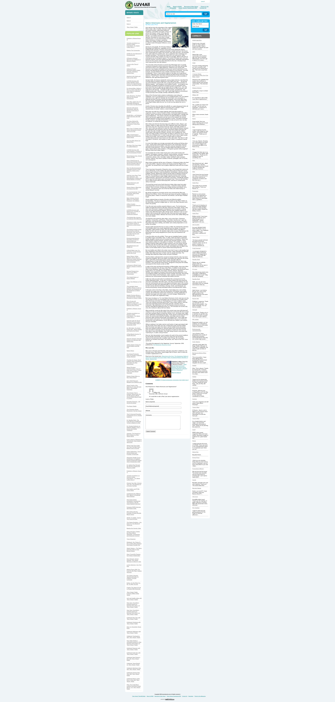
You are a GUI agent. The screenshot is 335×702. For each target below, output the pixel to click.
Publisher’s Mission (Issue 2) (134, 309)
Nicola (194, 441)
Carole (194, 480)
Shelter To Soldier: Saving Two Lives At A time (134, 518)
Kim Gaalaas (195, 507)
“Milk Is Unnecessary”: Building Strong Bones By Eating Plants (134, 136)
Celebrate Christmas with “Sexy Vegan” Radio (134, 623)
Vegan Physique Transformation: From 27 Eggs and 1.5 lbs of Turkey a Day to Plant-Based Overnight (134, 370)
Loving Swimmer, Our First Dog (134, 565)
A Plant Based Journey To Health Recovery (134, 334)
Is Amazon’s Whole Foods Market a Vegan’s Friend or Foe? (134, 266)
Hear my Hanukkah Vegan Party (134, 627)
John (193, 51)
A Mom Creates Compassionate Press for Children (134, 205)
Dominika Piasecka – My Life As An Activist (133, 402)
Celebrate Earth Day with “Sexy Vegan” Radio (133, 653)
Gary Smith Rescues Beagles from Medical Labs (134, 381)
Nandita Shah (196, 259)
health (183, 380)
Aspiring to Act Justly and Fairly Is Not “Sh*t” (133, 77)
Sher (193, 127)
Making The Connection (133, 50)
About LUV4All (177, 6)
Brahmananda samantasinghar (196, 330)
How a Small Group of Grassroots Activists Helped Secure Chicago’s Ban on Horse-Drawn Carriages (134, 162)
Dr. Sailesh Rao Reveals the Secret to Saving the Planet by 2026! (133, 466)
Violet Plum (195, 182)
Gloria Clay (195, 452)
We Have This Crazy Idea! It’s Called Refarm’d (134, 146)
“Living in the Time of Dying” (132, 65)
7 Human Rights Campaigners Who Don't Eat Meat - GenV (200, 75)
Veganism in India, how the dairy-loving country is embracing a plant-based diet (134, 224)
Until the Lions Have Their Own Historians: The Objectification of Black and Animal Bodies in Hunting (134, 177)
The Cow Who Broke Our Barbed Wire (134, 141)
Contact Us (203, 8)
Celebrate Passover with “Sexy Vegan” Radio (133, 648)
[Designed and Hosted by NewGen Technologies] (167, 699)
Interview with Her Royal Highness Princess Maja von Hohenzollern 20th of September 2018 (134, 323)
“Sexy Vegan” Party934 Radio (139, 696)
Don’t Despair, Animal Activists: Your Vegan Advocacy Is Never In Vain (134, 560)
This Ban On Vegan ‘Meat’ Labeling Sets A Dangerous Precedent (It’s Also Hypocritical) (134, 362)
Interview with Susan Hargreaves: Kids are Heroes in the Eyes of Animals (133, 110)
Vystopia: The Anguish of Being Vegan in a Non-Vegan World (133, 435)
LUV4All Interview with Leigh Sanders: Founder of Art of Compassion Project (134, 151)
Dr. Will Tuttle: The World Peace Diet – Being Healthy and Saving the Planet (134, 329)
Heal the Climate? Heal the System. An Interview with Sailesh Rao (134, 340)
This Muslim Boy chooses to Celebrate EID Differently (134, 218)
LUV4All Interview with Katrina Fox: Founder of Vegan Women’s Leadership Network (133, 212)
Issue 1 (129, 24)
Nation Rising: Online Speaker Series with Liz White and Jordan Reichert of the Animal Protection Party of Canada (134, 259)
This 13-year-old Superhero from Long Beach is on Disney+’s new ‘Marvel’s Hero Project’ (134, 303)
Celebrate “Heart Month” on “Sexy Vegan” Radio (133, 664)
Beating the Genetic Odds (134, 528)
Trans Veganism (131, 539)
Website (148, 410)
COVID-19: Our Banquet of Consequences (134, 54)
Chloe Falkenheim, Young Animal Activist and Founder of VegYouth (134, 453)
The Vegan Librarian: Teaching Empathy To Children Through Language (133, 577)
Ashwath (194, 309)
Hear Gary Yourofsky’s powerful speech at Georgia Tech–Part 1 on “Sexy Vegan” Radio (133, 605)
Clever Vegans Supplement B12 (188, 8)
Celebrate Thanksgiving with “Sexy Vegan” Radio (133, 636)
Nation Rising (130, 350)
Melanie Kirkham (197, 88)
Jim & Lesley (195, 224)
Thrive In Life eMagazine (200, 696)
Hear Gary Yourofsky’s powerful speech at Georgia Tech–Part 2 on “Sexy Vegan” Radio (133, 612)
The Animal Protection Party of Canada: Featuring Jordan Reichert (134, 355)
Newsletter (190, 696)
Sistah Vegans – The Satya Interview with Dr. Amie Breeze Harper (134, 550)
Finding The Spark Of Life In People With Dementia (134, 588)
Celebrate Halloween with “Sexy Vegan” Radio (134, 632)
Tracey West (195, 407)
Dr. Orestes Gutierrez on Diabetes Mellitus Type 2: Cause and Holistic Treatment (134, 428)
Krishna (194, 287)
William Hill (195, 95)
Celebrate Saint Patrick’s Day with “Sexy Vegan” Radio (133, 659)
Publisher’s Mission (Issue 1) (134, 471)
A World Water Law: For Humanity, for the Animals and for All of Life (134, 252)
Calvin (194, 111)
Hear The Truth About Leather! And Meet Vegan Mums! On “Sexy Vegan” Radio (134, 687)
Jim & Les (195, 388)
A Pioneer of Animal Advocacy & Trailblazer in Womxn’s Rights (134, 60)
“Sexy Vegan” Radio (132, 27)
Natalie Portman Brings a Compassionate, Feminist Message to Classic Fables (134, 296)
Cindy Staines (196, 342)
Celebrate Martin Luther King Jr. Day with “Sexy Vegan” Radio (133, 680)
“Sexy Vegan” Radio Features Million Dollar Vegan (133, 593)
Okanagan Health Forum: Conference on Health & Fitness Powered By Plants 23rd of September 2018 (134, 459)
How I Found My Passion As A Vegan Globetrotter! (133, 555)
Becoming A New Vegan (191, 6)
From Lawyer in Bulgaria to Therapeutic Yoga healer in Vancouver (134, 441)
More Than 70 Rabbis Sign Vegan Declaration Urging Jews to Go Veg (134, 130)
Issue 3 (129, 17)
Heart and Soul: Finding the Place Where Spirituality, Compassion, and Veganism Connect (133, 533)
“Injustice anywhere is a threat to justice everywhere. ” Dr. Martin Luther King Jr (133, 315)
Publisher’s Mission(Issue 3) (134, 39)
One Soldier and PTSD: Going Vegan (133, 489)
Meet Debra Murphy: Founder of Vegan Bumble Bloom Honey (134, 513)
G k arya (194, 269)
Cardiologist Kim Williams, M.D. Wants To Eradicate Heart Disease (134, 495)
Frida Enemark (196, 248)
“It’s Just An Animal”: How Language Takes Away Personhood (134, 193)
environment (176, 380)
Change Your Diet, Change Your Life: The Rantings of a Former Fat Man (134, 484)
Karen (194, 118)
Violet (193, 63)
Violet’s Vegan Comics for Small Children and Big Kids (134, 346)
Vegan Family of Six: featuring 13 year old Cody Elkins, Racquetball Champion (134, 387)
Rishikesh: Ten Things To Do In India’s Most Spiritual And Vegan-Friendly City (134, 544)
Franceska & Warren (198, 468)
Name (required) (150, 401)
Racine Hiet (195, 298)
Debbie (194, 365)
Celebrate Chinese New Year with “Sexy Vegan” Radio (133, 674)
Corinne (194, 399)
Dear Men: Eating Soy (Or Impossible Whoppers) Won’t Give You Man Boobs (134, 103)
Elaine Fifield (195, 237)
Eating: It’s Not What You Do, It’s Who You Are (133, 583)
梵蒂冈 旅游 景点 (197, 40)
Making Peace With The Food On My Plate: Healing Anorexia (134, 571)
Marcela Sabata (196, 488)
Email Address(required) (152, 406)
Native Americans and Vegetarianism (133, 183)
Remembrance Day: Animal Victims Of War (134, 156)
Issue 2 (129, 20)
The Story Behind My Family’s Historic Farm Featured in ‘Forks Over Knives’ (133, 123)
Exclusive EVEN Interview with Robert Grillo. (134, 507)
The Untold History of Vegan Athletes (132, 277)
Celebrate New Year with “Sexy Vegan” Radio (133, 618)
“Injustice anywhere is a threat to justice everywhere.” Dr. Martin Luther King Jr (133, 45)
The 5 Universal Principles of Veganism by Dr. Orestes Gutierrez (134, 415)
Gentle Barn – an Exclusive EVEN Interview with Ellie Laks (134, 116)
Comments (149, 415)
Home (168, 6)
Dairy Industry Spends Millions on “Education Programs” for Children (133, 199)
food (180, 380)
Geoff (193, 429)
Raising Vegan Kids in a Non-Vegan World (133, 376)
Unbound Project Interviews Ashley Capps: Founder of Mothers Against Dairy (133, 71)
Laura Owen (195, 102)
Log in (202, 1)
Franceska (195, 191)
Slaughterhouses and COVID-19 (132, 246)
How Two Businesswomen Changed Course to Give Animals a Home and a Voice (134, 170)
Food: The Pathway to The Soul (134, 282)
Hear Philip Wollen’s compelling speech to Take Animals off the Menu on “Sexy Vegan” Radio (134, 643)
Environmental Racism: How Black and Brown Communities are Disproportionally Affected (134, 240)
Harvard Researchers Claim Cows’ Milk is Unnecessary (133, 272)
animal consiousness (167, 380)
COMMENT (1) (158, 380)
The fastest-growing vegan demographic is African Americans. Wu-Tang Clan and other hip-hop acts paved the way (134, 232)
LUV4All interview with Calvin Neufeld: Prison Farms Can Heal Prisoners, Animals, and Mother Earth (134, 83)
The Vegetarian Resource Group (162, 344)
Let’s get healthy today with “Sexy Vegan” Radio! (134, 598)
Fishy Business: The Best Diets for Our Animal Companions (134, 97)
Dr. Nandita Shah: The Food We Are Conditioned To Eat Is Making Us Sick (134, 421)
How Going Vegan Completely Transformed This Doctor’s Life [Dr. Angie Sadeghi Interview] (133, 502)
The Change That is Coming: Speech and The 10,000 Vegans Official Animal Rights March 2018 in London (134, 395)
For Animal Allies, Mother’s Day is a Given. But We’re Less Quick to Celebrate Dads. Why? (134, 90)
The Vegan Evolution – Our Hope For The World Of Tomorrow (134, 524)
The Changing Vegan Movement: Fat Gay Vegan (134, 410)
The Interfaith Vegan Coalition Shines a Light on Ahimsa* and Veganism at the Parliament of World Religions (134, 289)
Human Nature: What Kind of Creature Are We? (134, 188)
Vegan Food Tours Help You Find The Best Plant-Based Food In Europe (133, 447)
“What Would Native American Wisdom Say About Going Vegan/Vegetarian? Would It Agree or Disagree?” (179, 367)
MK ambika (195, 319)
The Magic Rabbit (131, 406)
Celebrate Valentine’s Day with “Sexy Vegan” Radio (134, 668)
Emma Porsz (195, 457)
